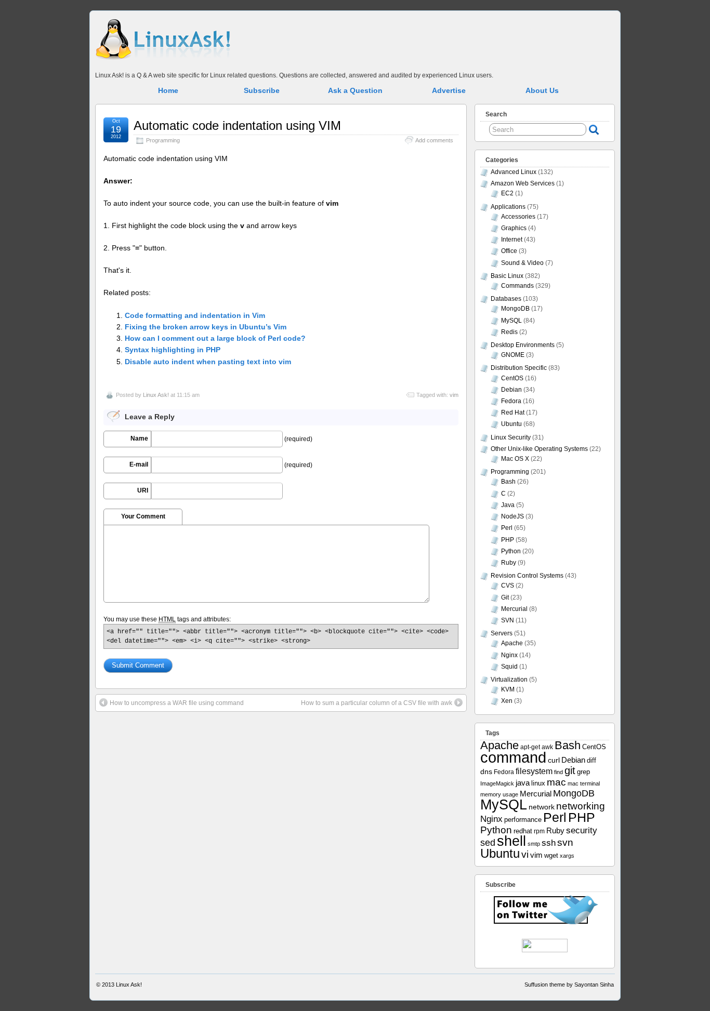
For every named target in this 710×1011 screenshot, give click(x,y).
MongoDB (515, 308)
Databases (506, 298)
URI (142, 490)
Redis (509, 332)
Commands (517, 285)
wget (551, 855)
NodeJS (512, 516)
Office (509, 251)
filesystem (534, 771)
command (513, 757)
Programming (163, 140)
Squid (509, 666)
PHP (507, 539)
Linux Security (511, 437)
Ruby (508, 562)
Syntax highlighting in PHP (172, 349)
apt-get (530, 746)
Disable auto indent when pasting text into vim (208, 361)
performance (523, 819)
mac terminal (584, 783)
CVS (507, 585)
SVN (507, 620)
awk (547, 746)
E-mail (138, 464)
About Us (542, 90)
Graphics (514, 228)
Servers (501, 633)
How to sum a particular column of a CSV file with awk (376, 703)
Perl (506, 527)
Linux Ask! (156, 395)
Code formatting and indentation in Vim (195, 315)
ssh (549, 843)
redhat (523, 831)
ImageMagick (497, 783)
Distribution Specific (519, 367)
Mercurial (514, 609)
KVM (508, 689)
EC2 (507, 193)
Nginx (509, 655)
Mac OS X (515, 458)
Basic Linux (507, 276)
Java (508, 505)
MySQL (511, 320)
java (523, 783)
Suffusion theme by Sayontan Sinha (569, 984)
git (569, 770)
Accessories (518, 216)
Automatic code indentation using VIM (237, 125)
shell (511, 841)
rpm (539, 831)
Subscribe (262, 90)
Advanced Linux (513, 172)
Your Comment (143, 516)
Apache (512, 643)
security (581, 830)
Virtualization (509, 679)
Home (168, 90)
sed (487, 842)
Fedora (511, 401)
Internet (511, 239)
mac (556, 782)
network (542, 807)
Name (139, 438)
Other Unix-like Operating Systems (539, 449)
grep (583, 772)
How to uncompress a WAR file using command (177, 703)
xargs (567, 856)
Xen (506, 700)
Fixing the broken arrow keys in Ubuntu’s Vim (205, 327)
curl (554, 760)
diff (591, 760)
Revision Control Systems (527, 575)
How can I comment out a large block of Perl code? (215, 338)
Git (505, 597)
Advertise (449, 90)
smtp (534, 844)
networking (580, 806)
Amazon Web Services (523, 183)
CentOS (512, 378)
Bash (508, 481)
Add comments (434, 140)
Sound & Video (522, 263)
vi (525, 854)
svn (565, 842)
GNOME (512, 354)
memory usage (499, 794)
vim (454, 395)
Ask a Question (355, 90)
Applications (508, 206)
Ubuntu (511, 424)
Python (511, 551)
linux (538, 783)
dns (486, 771)
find (558, 772)
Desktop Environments (523, 345)
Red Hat (512, 412)
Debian (511, 389)
